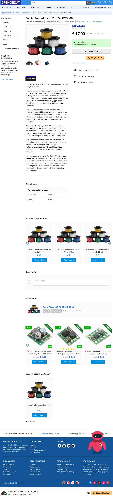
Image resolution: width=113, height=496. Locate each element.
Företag (33, 445)
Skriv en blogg (62, 467)
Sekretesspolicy (9, 472)
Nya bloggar (89, 461)
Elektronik (21, 7)
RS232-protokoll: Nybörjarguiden (96, 472)
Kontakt (33, 448)
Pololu (50, 195)
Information (9, 461)
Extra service (63, 461)
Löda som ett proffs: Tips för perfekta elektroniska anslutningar (96, 464)
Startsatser (61, 7)
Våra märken (6, 7)
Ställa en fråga (39, 281)
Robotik (48, 7)
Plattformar (35, 7)
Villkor (6, 469)
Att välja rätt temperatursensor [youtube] (96, 467)
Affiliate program (63, 469)
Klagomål (7, 474)
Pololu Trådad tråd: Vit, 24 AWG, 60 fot (58, 307)
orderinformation (10, 464)
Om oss (33, 464)
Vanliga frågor (35, 474)
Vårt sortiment (35, 469)
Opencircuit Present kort (66, 464)
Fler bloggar (88, 474)
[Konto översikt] (103, 2)
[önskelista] (98, 2)
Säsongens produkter (103, 7)
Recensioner (35, 467)
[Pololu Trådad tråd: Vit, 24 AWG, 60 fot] (29, 63)
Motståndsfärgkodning (65, 472)
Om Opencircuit (37, 461)
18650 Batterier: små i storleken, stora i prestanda (96, 469)
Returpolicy (7, 467)
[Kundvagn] (109, 2)
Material (86, 7)
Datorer (74, 7)
